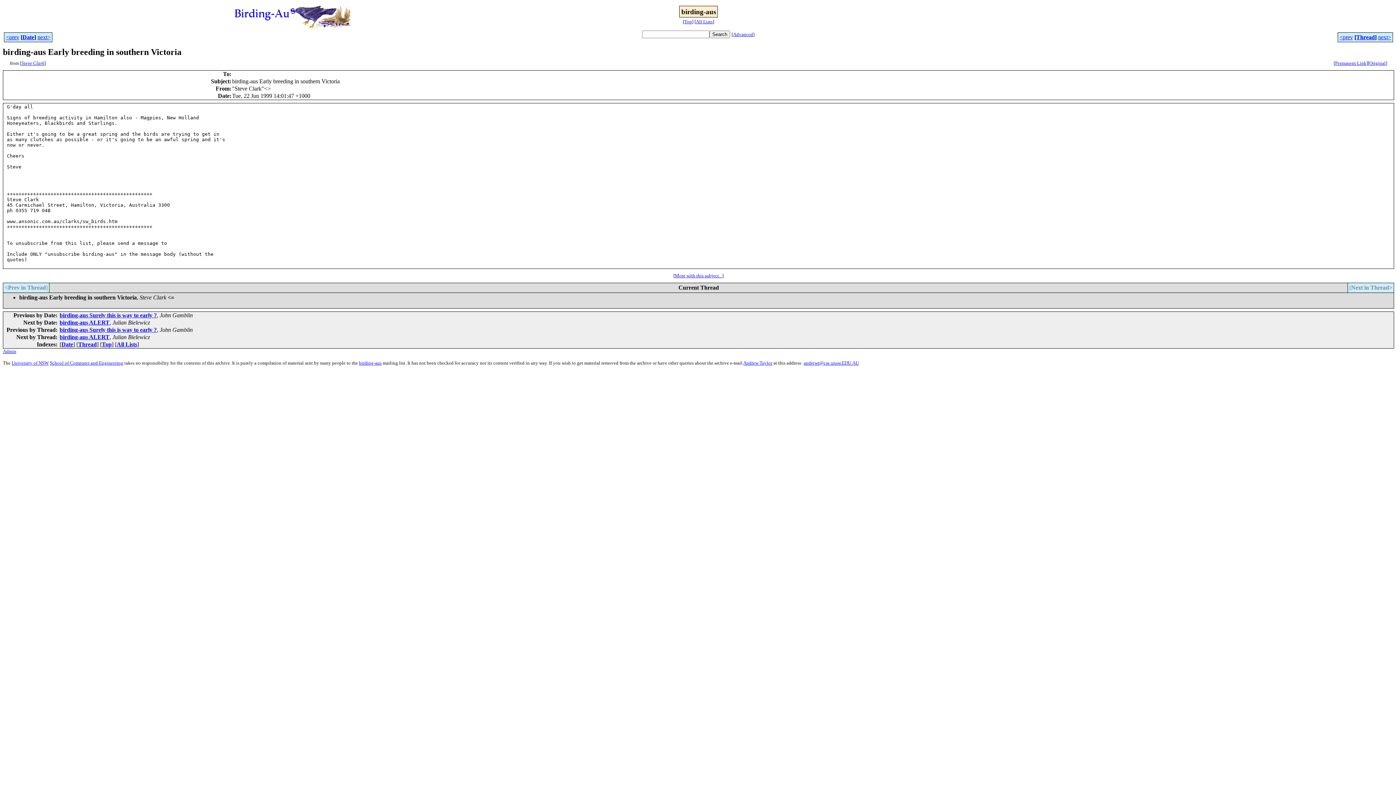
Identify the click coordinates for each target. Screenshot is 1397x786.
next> (44, 37)
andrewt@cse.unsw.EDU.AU (831, 363)
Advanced (743, 34)
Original (1377, 63)
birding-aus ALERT (85, 322)
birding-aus (370, 363)
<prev (12, 37)
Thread (1365, 37)
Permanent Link (1350, 63)
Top (688, 21)
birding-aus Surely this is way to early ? (108, 315)
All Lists (704, 21)
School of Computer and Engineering (86, 363)
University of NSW (30, 363)
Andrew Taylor (757, 363)
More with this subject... (698, 275)
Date (28, 37)
